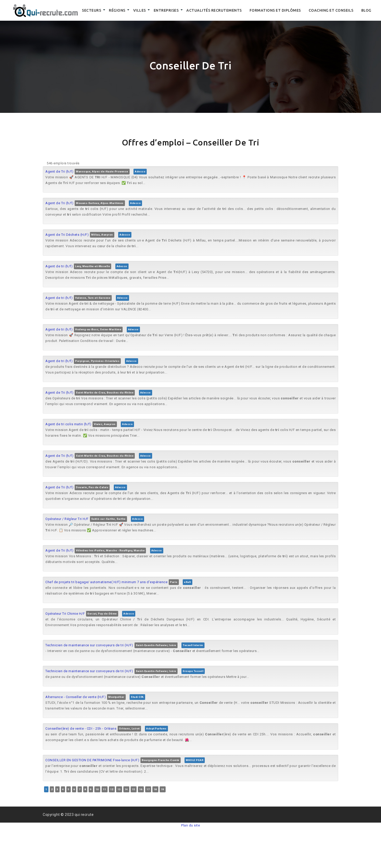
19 (162, 789)
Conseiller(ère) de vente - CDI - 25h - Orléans (80, 728)
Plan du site (190, 825)
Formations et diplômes (275, 10)
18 (155, 789)
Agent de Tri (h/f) (59, 171)
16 (141, 789)
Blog (366, 10)
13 (119, 789)
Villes (139, 10)
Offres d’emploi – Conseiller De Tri (190, 142)
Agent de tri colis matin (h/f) (68, 424)
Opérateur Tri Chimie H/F (65, 614)
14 (126, 789)
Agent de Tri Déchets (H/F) (67, 235)
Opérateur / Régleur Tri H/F (67, 519)
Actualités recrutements (214, 10)
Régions (117, 10)
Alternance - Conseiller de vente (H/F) (75, 697)
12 (112, 789)
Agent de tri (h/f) (59, 266)
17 (148, 789)
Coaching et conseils (331, 10)
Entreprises (166, 10)
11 (104, 789)
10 (97, 789)
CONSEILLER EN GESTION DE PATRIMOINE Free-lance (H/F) (92, 760)
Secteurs (91, 10)
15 (133, 789)
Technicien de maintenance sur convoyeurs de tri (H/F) (89, 645)
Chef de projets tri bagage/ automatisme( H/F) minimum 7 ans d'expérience (106, 582)
